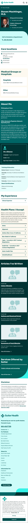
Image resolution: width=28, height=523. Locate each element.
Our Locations (4, 438)
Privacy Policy (15, 512)
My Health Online (5, 441)
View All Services (5, 374)
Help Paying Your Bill (6, 448)
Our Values (3, 465)
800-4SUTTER (6, 426)
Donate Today (6, 485)
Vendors (3, 477)
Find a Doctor (4, 436)
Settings (14, 515)
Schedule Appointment (6, 434)
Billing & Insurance (5, 443)
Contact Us (4, 429)
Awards (2, 458)
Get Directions (6, 58)
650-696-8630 (8, 40)
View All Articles (5, 351)
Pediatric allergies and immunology (10, 368)
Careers (2, 460)
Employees (3, 470)
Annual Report (5, 455)
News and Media (6, 475)
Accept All (14, 519)
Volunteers (3, 480)
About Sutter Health (5, 453)
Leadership (3, 463)
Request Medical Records (7, 445)
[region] (14, 509)
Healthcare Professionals (7, 473)
